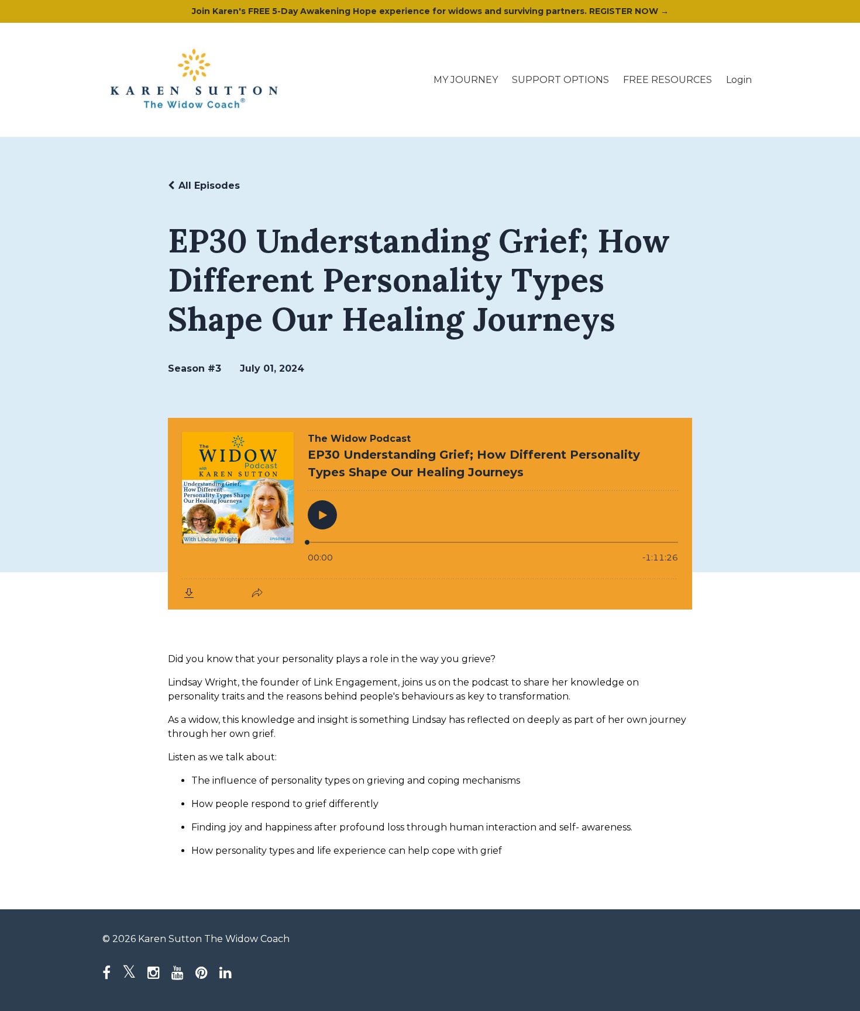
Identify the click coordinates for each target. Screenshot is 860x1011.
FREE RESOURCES (667, 79)
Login (739, 79)
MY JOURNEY (466, 79)
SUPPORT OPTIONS (560, 79)
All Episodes (209, 185)
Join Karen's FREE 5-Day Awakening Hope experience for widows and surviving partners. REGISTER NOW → (430, 11)
